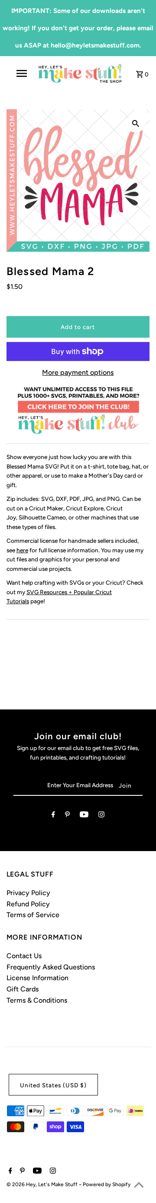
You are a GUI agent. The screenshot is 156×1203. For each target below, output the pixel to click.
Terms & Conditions (36, 1000)
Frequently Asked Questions (50, 967)
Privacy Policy (28, 893)
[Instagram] (101, 816)
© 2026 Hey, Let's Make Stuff (42, 1184)
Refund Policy (28, 904)
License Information (37, 978)
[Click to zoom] (135, 123)
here (22, 550)
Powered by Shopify (106, 1184)
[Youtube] (84, 816)
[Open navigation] (21, 73)
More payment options (78, 372)
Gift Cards (22, 989)
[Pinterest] (67, 816)
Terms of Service (32, 915)
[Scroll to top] (138, 1185)
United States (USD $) (53, 1085)
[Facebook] (53, 816)
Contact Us (24, 956)
